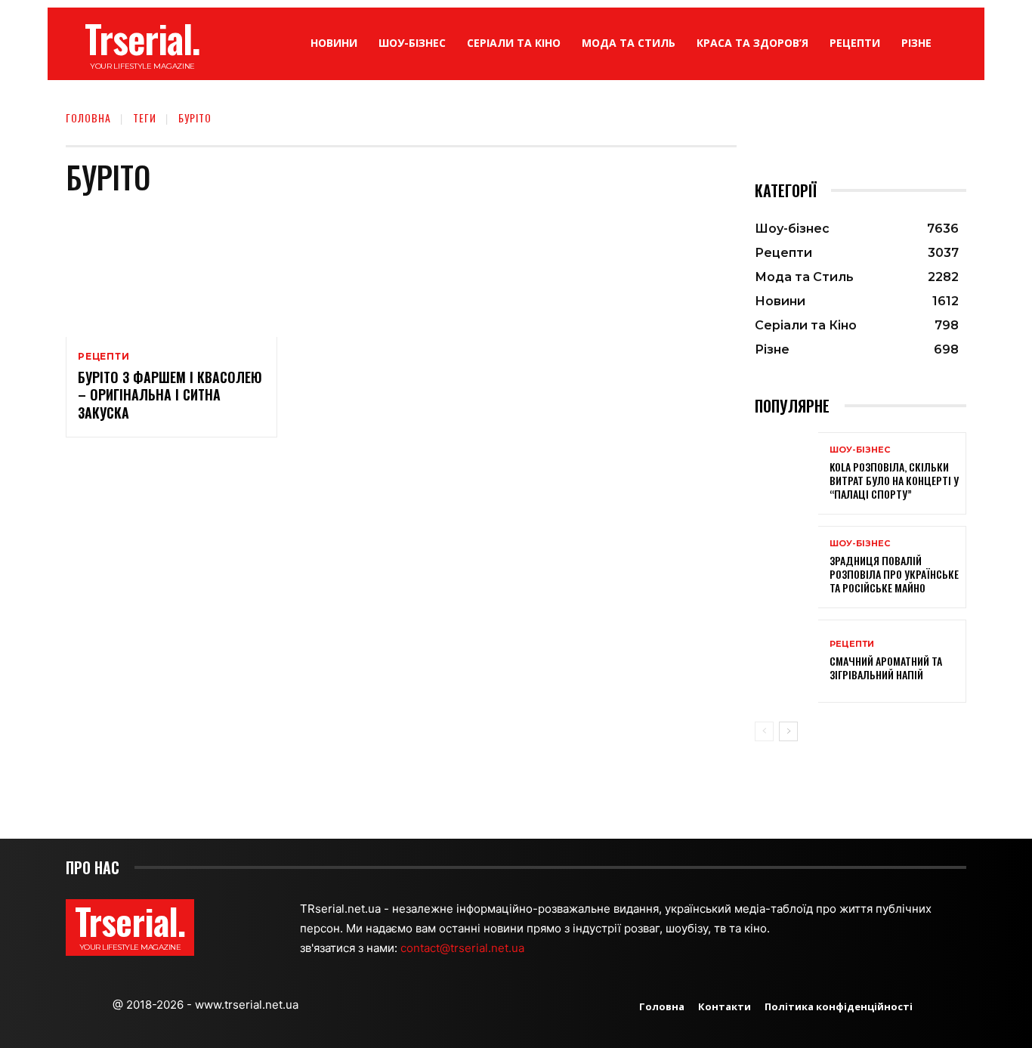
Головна (88, 117)
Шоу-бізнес (860, 450)
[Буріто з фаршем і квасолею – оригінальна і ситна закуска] (171, 273)
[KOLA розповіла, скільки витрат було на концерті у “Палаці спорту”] (786, 473)
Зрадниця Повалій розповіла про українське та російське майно (894, 573)
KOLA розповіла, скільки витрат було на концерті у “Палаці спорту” (894, 480)
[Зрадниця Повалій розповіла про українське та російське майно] (786, 567)
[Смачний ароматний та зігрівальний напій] (786, 661)
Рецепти (104, 356)
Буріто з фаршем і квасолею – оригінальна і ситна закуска (170, 394)
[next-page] (788, 731)
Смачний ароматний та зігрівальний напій (886, 667)
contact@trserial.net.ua (463, 948)
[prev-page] (764, 731)
